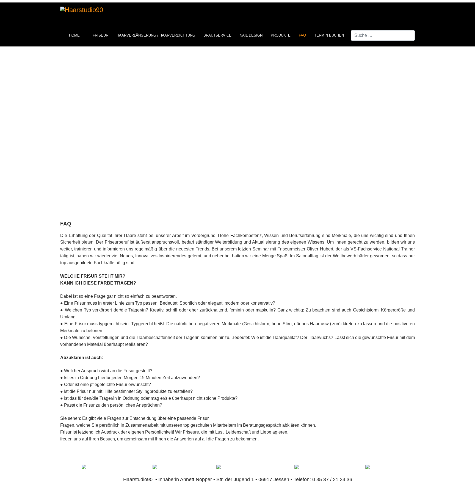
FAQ (302, 35)
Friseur (100, 35)
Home (74, 35)
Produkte (281, 35)
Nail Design (251, 35)
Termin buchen (329, 35)
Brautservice (217, 35)
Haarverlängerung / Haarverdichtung (156, 35)
